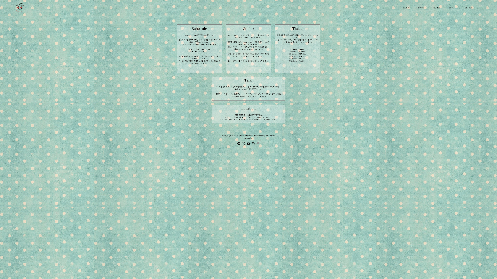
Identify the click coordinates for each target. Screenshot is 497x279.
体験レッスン (258, 87)
